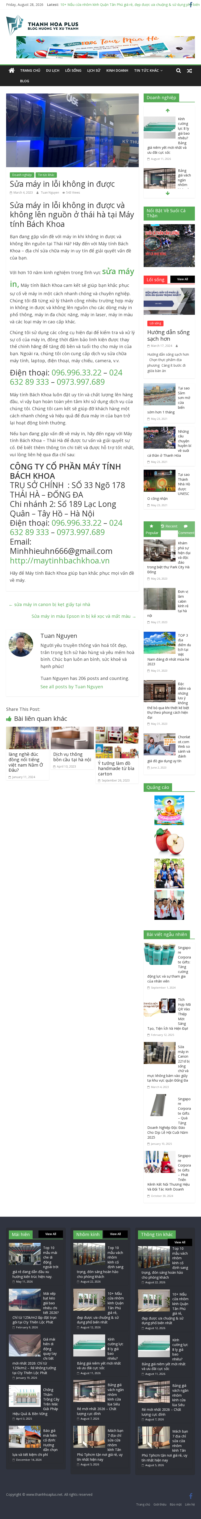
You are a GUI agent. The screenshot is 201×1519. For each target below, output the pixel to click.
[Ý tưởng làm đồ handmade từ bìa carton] (117, 730)
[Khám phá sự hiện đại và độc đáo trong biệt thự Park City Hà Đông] (161, 540)
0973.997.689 (81, 381)
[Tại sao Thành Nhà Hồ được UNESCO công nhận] (160, 473)
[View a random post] (189, 70)
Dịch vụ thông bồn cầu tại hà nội (72, 756)
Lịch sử (93, 70)
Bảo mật (176, 1504)
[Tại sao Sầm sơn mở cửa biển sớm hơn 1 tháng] (160, 387)
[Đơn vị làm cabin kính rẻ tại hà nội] (161, 589)
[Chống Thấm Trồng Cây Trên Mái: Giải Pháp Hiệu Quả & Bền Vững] (25, 1387)
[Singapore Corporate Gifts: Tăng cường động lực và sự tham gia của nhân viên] (161, 946)
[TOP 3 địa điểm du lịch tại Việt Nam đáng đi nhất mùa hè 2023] (161, 633)
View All (182, 279)
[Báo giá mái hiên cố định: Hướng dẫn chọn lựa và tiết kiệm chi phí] (25, 1428)
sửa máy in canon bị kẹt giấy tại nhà (49, 604)
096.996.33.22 (76, 372)
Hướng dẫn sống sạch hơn (168, 335)
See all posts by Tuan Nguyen (71, 686)
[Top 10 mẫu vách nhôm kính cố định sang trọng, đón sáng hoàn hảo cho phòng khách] (89, 1245)
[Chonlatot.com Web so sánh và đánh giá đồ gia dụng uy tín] (161, 734)
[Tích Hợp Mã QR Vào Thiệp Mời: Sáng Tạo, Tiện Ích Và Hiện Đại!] (161, 998)
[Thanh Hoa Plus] (11, 70)
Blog (24, 81)
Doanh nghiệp (22, 175)
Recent (171, 526)
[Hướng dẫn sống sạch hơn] (169, 291)
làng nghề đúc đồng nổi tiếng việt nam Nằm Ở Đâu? (26, 762)
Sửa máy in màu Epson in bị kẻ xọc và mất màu (84, 616)
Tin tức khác (146, 70)
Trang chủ (30, 70)
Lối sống (73, 70)
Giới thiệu (159, 1504)
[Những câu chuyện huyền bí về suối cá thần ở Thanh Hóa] (160, 430)
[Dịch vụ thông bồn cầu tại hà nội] (72, 730)
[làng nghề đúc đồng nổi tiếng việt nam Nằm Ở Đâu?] (27, 730)
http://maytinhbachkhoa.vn (61, 560)
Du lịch (52, 70)
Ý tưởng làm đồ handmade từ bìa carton (116, 768)
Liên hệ (190, 1504)
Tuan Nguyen (50, 192)
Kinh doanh (117, 70)
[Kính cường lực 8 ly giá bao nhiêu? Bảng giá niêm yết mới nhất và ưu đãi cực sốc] (160, 120)
